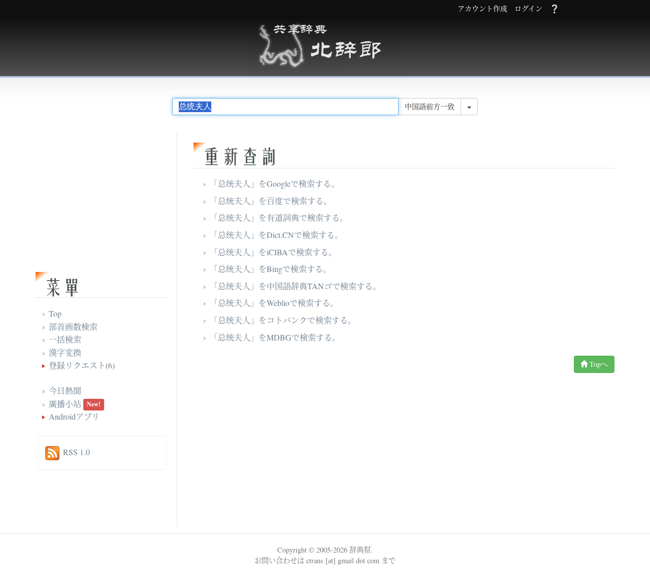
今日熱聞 (65, 390)
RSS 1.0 (76, 452)
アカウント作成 (482, 9)
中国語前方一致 (429, 106)
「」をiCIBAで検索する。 (273, 252)
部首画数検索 (73, 326)
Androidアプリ (74, 416)
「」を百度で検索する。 (271, 200)
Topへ (598, 364)
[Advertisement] (317, 452)
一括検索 (65, 339)
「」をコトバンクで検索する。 (283, 320)
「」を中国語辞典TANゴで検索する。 (295, 286)
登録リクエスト (77, 365)
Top (55, 313)
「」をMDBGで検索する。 (275, 337)
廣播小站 (65, 403)
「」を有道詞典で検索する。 (279, 217)
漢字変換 (65, 352)
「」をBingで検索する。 (270, 268)
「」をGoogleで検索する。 (274, 183)
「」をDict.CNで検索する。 (276, 234)
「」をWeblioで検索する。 (274, 302)
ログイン (528, 9)
